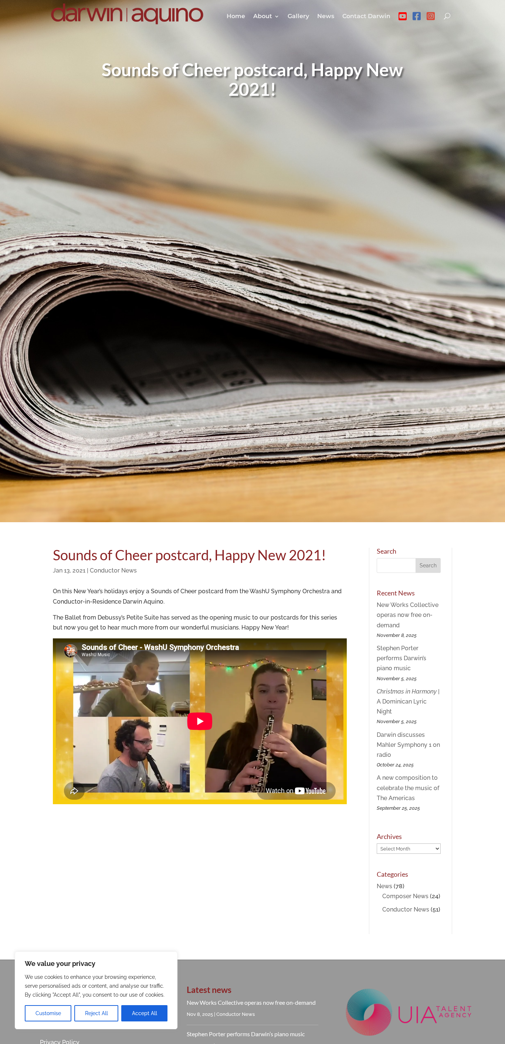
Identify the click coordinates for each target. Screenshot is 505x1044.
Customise (48, 1013)
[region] (96, 990)
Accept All (144, 1013)
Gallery (298, 16)
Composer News (405, 896)
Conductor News (113, 570)
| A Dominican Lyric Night (408, 701)
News (325, 16)
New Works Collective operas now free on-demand (407, 614)
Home (236, 16)
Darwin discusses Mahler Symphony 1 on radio (408, 744)
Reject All (96, 1013)
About (262, 16)
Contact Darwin (366, 16)
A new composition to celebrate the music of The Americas (408, 787)
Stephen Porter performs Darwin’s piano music (401, 658)
